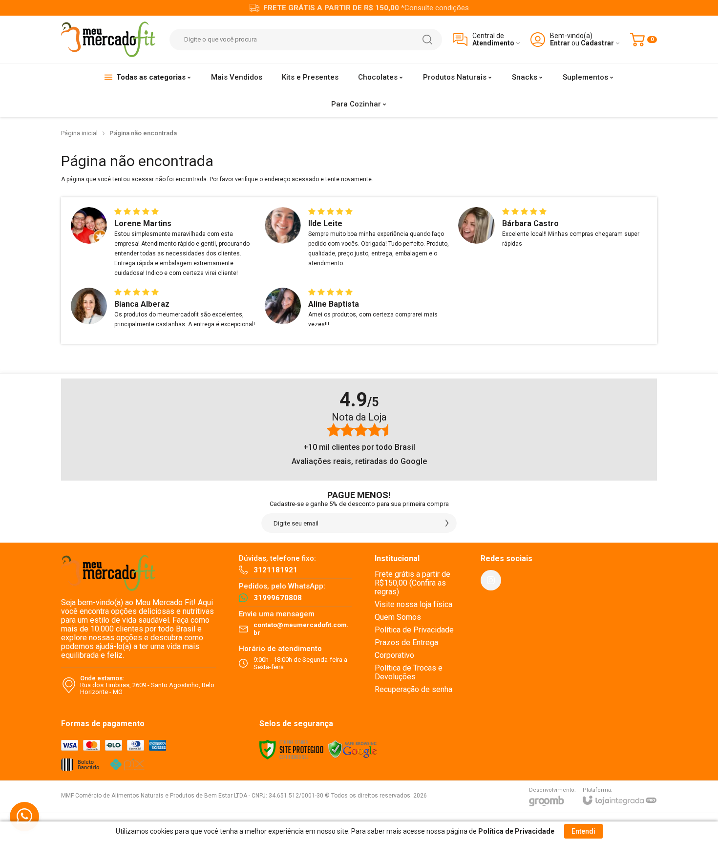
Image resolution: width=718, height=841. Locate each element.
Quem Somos (398, 617)
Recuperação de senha (413, 689)
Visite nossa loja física (413, 604)
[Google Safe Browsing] (352, 749)
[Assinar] (447, 523)
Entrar (560, 43)
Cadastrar (597, 43)
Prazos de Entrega (406, 642)
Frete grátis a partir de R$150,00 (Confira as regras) (412, 582)
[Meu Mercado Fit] (110, 39)
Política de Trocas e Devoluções (409, 672)
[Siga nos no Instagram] (491, 580)
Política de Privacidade (414, 629)
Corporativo (394, 655)
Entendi (583, 831)
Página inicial (79, 133)
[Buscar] (427, 39)
